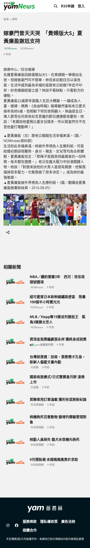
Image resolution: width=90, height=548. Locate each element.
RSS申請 (67, 6)
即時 (14, 19)
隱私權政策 (49, 521)
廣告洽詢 (68, 521)
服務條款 (30, 521)
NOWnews (10, 48)
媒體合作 (30, 530)
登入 (81, 6)
